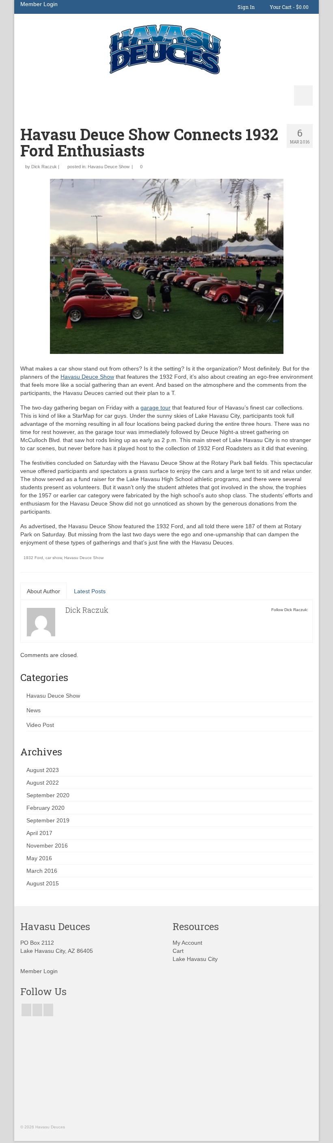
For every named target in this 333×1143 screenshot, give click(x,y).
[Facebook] (26, 1010)
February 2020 (45, 808)
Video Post (40, 725)
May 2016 (39, 858)
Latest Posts (90, 591)
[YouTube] (48, 1010)
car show (53, 557)
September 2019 (47, 820)
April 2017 (39, 833)
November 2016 (47, 845)
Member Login (39, 4)
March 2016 (41, 871)
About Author (43, 591)
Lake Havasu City (195, 959)
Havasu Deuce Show (109, 166)
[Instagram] (37, 1010)
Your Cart (288, 7)
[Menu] (303, 95)
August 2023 (42, 770)
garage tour (156, 407)
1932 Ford (33, 557)
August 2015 (42, 883)
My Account (187, 942)
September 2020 (47, 795)
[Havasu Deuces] (166, 49)
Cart (178, 951)
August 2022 (42, 782)
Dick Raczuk (44, 166)
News (33, 710)
